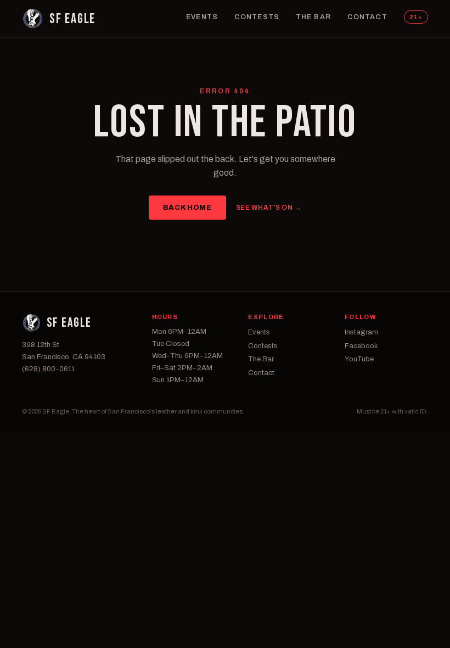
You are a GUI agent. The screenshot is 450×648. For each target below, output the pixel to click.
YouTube (359, 359)
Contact (367, 17)
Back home (187, 207)
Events (202, 17)
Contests (256, 17)
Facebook (361, 346)
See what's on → (269, 207)
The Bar (313, 17)
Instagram (361, 332)
